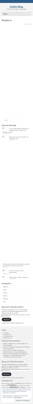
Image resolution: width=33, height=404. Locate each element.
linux (5, 57)
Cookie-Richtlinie (18, 397)
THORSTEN (10, 9)
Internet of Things (5, 387)
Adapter (3, 383)
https (25, 385)
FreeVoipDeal (4, 385)
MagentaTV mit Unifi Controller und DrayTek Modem (18, 137)
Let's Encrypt (28, 387)
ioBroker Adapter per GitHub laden (18, 353)
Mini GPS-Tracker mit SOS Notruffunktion (16, 271)
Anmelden (6, 333)
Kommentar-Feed (8, 336)
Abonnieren (6, 319)
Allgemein (19, 41)
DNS (15, 383)
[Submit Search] (3, 120)
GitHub (18, 385)
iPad (19, 387)
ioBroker (5, 295)
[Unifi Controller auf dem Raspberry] (16, 77)
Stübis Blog (16, 6)
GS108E (22, 385)
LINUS (20, 9)
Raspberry (8, 57)
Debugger (12, 383)
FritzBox (5, 292)
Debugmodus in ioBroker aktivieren (18, 277)
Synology (23, 41)
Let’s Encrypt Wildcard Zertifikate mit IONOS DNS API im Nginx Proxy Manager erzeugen (16, 130)
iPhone (23, 388)
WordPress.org (7, 338)
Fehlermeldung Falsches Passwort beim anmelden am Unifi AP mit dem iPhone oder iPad (16, 264)
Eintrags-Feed (7, 334)
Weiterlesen (19, 52)
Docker (5, 289)
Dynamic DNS (24, 383)
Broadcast (7, 383)
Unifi (22, 100)
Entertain (29, 383)
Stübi (7, 41)
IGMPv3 (28, 385)
